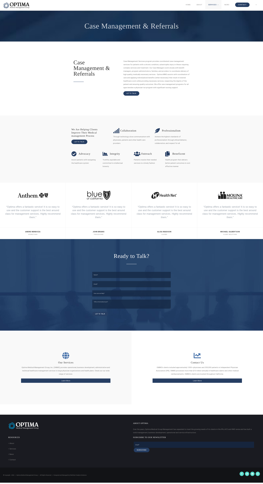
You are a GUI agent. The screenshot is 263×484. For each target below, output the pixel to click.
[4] (230, 189)
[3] (164, 189)
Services (12, 449)
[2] (98, 189)
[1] (32, 189)
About (11, 443)
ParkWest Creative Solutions (78, 475)
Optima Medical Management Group (27, 475)
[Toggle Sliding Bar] (256, 4)
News (11, 454)
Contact (12, 460)
